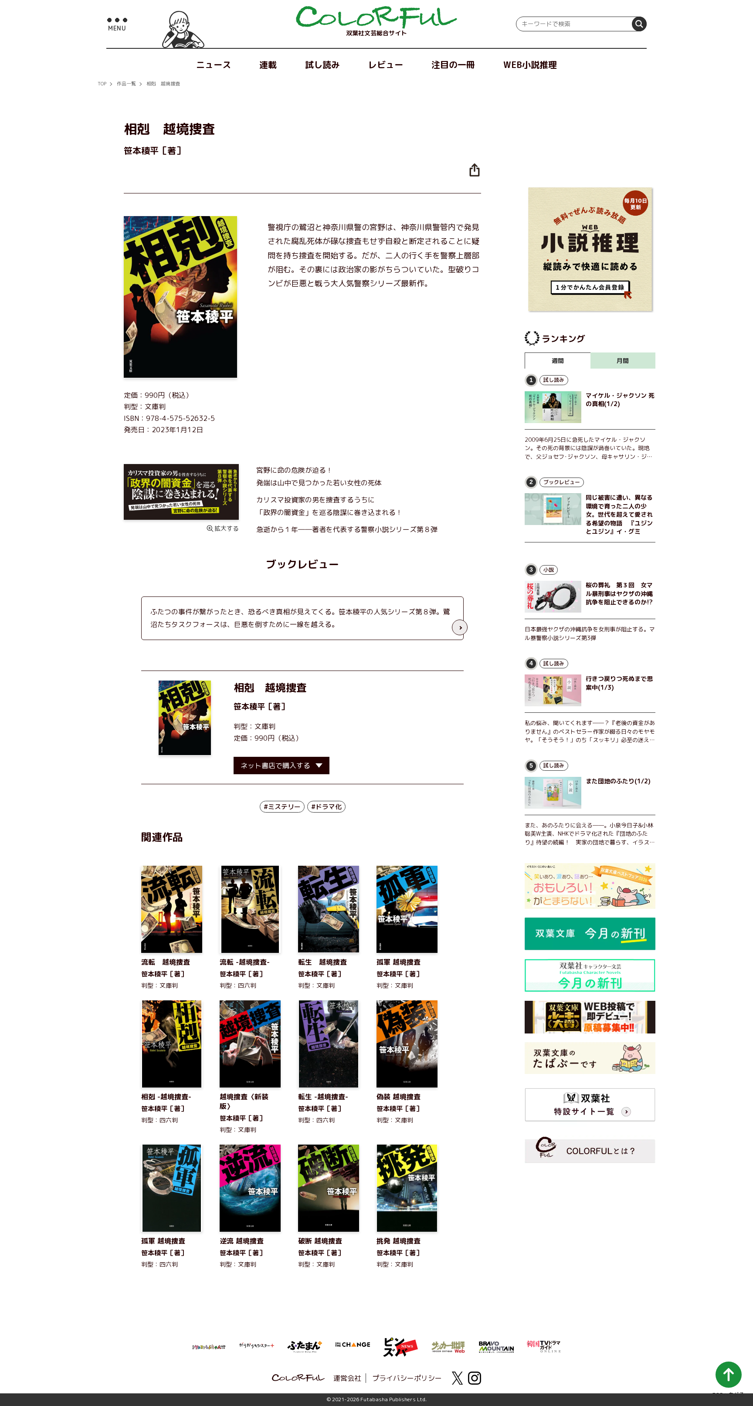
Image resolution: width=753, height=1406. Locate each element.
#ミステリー (282, 806)
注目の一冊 (453, 64)
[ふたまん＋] (304, 1346)
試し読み (322, 64)
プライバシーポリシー (407, 1378)
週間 (558, 360)
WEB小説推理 (530, 64)
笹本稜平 (249, 706)
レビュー (385, 64)
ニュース (213, 64)
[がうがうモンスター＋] (256, 1347)
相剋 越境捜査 (163, 83)
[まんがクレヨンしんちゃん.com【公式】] (208, 1346)
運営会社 (347, 1378)
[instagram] (474, 1378)
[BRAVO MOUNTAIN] (496, 1346)
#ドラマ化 (326, 806)
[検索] (639, 24)
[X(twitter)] (457, 1378)
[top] (376, 17)
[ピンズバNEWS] (400, 1342)
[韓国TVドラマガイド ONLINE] (544, 1345)
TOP (102, 83)
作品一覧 (126, 83)
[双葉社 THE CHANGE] (352, 1347)
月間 (623, 360)
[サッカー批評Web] (448, 1345)
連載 (268, 64)
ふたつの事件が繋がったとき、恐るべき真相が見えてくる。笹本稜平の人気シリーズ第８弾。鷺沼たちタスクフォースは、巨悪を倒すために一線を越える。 (300, 618)
